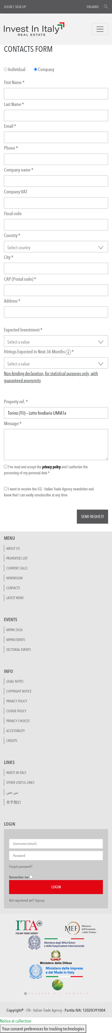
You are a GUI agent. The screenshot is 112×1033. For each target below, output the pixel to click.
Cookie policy (16, 711)
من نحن (12, 792)
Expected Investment (23, 330)
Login (8, 6)
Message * (13, 423)
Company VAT (15, 192)
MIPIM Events (15, 639)
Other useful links (20, 782)
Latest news (15, 597)
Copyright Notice (19, 691)
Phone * (11, 148)
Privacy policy (16, 701)
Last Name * (14, 104)
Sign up (20, 6)
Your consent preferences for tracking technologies (43, 1028)
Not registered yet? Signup (27, 900)
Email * (10, 126)
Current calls (16, 568)
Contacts (13, 588)
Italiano (93, 6)
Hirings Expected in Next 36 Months (39, 352)
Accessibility (15, 730)
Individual (16, 69)
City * (8, 257)
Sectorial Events (18, 649)
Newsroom (14, 578)
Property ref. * (16, 402)
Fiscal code (13, 213)
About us (13, 548)
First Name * (14, 82)
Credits (11, 740)
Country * (12, 235)
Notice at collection (15, 1021)
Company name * (18, 170)
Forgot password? (20, 866)
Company (45, 69)
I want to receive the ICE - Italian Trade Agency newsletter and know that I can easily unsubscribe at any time (49, 491)
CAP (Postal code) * (20, 279)
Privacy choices (18, 720)
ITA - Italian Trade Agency (44, 1010)
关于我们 (13, 802)
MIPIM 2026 (14, 629)
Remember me (19, 877)
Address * (12, 301)
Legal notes (14, 681)
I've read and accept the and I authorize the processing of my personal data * (46, 469)
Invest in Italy (16, 772)
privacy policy (51, 466)
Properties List (17, 558)
